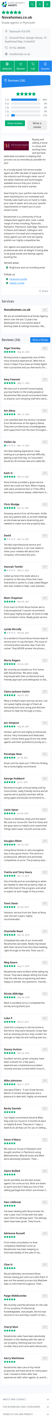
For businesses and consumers (21, 1406)
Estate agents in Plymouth (18, 22)
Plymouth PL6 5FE (19, 31)
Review (21, 68)
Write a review (37, 125)
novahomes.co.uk (19, 54)
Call (33, 68)
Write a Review (40, 339)
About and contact (14, 1399)
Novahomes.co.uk (17, 17)
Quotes (45, 68)
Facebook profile (18, 279)
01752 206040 (17, 47)
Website (7, 68)
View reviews (14, 123)
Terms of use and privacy (18, 1414)
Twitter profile (16, 283)
